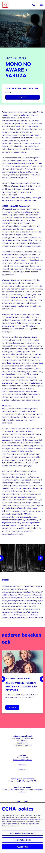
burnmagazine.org (26, 163)
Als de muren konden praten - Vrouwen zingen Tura (21, 686)
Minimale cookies (23, 840)
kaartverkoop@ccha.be (22, 759)
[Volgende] (40, 558)
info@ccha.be (22, 743)
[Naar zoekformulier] (33, 5)
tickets (12, 707)
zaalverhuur (22, 769)
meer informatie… (13, 826)
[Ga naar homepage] (5, 4)
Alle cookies (22, 847)
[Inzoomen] (2, 570)
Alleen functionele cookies (22, 833)
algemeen (22, 764)
